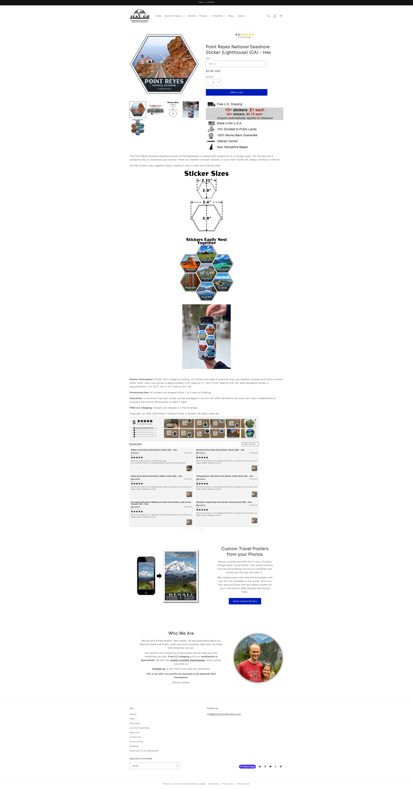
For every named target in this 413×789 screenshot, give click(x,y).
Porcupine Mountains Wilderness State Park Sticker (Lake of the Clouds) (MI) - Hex (161, 503)
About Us (134, 732)
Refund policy (214, 784)
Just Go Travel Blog (139, 728)
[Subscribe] (177, 766)
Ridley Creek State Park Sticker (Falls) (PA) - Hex (154, 450)
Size (208, 58)
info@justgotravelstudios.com (224, 714)
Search (133, 714)
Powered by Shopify (197, 784)
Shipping (134, 746)
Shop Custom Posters (245, 601)
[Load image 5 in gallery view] (138, 127)
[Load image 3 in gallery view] (173, 109)
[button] (174, 16)
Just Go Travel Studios (180, 784)
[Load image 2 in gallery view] (155, 109)
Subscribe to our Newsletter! (144, 751)
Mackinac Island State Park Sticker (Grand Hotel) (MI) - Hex (224, 502)
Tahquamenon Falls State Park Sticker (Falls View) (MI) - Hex (224, 476)
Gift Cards (135, 723)
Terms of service (243, 784)
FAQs (132, 719)
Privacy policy (228, 784)
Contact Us (135, 737)
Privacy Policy (137, 741)
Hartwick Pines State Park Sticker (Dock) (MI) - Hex (220, 450)
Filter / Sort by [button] (249, 444)
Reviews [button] (136, 444)
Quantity (210, 77)
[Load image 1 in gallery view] (138, 109)
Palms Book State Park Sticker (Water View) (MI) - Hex (156, 476)
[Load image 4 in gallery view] (191, 109)
